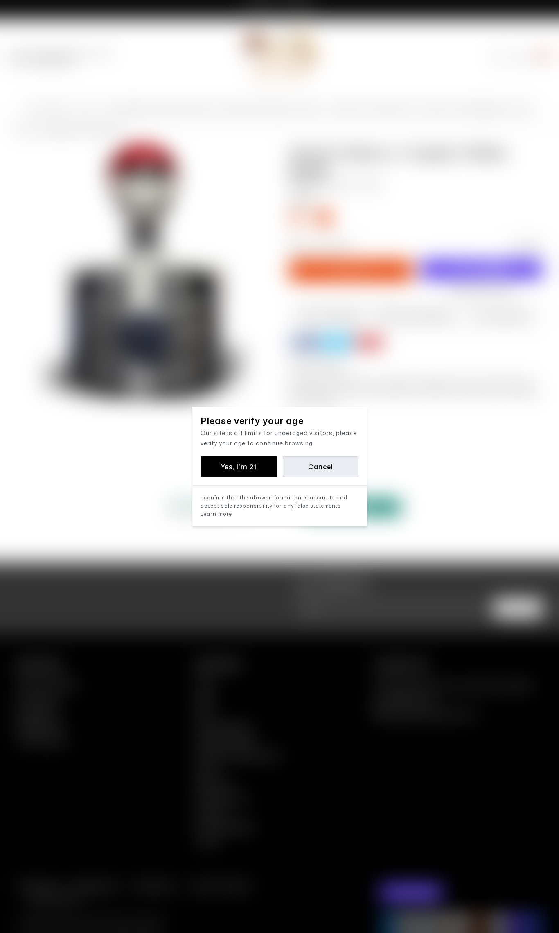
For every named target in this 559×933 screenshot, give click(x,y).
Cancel (320, 466)
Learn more (216, 514)
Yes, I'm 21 (239, 466)
